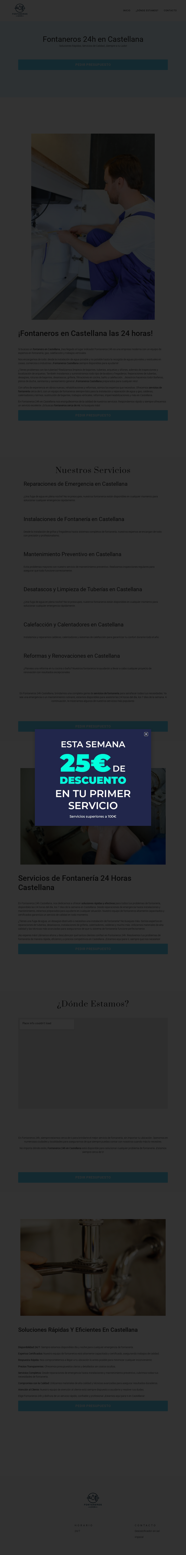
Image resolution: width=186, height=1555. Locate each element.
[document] (93, 777)
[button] (146, 734)
